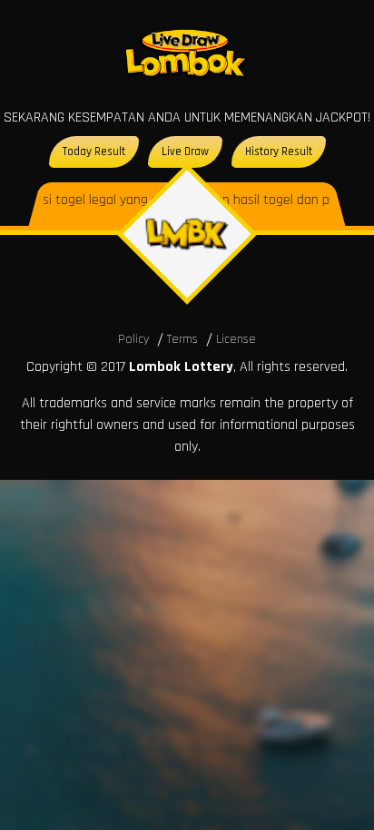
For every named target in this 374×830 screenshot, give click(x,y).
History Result (278, 151)
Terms (182, 339)
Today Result (94, 151)
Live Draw (185, 151)
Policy (133, 339)
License (236, 339)
